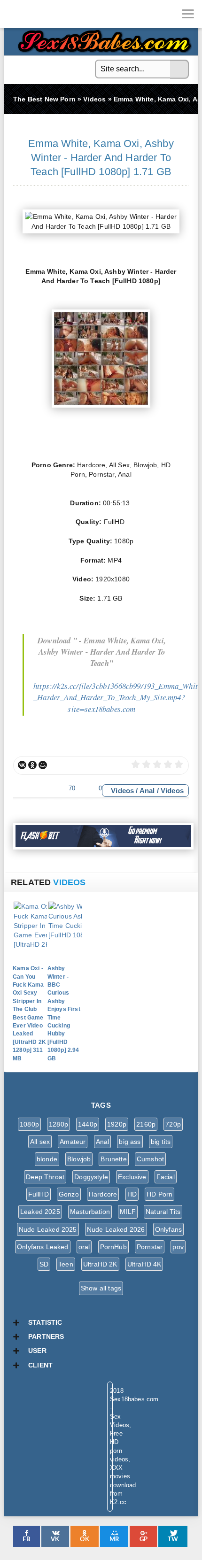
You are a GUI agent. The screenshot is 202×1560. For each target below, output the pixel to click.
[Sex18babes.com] (14, 14)
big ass (129, 1141)
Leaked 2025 (40, 1211)
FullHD (38, 1194)
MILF (128, 1211)
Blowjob (79, 1159)
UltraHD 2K (100, 1264)
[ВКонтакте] (22, 765)
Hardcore (103, 1194)
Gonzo (69, 1194)
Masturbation (90, 1211)
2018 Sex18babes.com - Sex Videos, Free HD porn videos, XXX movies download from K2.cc (102, 39)
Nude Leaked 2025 (48, 1229)
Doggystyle (91, 1177)
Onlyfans (168, 1229)
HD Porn (159, 1194)
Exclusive (132, 1177)
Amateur (72, 1141)
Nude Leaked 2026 (116, 1229)
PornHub (113, 1247)
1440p (87, 1124)
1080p (29, 1124)
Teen (65, 1264)
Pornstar (150, 1247)
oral (84, 1247)
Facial (165, 1177)
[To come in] (42, 14)
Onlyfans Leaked (43, 1247)
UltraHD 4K (144, 1264)
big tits (161, 1141)
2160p (145, 1124)
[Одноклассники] (32, 765)
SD (43, 1264)
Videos (122, 791)
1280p (58, 1124)
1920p (116, 1124)
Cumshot (150, 1159)
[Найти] (179, 69)
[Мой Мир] (43, 765)
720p (173, 1124)
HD (132, 1194)
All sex (40, 1141)
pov (178, 1247)
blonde (47, 1159)
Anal (147, 791)
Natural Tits (163, 1211)
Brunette (113, 1159)
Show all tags (101, 1288)
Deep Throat (45, 1177)
